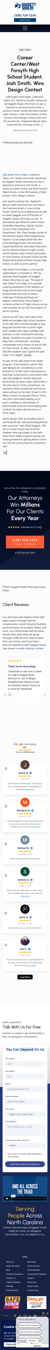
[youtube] (35, 1316)
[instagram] (25, 1316)
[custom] (20, 1316)
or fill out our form (25, 552)
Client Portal (32, 1286)
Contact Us (11, 1278)
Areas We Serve (12, 1266)
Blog (8, 1270)
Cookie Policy (33, 1290)
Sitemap (9, 1286)
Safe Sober (25, 49)
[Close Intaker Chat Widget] (47, 1313)
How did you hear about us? (17, 1140)
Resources (31, 1282)
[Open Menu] (25, 28)
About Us (10, 1262)
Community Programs (36, 1274)
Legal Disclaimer (13, 1282)
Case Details (10, 1121)
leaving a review (34, 648)
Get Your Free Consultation (25, 1164)
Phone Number (11, 1096)
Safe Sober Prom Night (15, 174)
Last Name (9, 1071)
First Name (9, 1058)
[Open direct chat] (43, 1313)
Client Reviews (33, 1270)
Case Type (9, 1109)
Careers (30, 1278)
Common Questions (14, 1274)
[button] (5, 695)
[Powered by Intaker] (37, 1346)
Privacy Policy (12, 1290)
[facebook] (15, 1316)
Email (7, 1084)
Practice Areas (33, 1266)
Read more (29, 789)
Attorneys (31, 1262)
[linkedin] (30, 1316)
